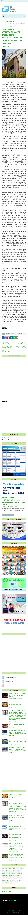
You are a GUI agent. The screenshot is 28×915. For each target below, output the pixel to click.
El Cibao (8, 333)
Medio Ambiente (17, 870)
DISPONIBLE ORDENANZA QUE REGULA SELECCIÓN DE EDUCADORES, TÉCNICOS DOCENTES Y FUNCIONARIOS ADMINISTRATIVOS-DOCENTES (17, 846)
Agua (9, 878)
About (13, 910)
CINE (12, 883)
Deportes (4, 878)
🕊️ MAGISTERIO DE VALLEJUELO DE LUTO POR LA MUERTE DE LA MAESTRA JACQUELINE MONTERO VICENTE (17, 696)
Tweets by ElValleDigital (7, 891)
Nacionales (19, 333)
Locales (20, 873)
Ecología (4, 873)
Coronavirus (20, 868)
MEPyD (13, 333)
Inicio (9, 910)
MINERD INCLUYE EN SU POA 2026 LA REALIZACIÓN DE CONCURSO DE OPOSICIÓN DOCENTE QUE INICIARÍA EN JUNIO (17, 750)
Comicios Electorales (17, 878)
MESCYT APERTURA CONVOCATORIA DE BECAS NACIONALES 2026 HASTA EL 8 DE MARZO (13, 501)
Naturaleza (11, 875)
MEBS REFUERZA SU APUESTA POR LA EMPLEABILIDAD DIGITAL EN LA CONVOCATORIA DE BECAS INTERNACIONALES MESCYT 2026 (17, 837)
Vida (9, 873)
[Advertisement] (14, 417)
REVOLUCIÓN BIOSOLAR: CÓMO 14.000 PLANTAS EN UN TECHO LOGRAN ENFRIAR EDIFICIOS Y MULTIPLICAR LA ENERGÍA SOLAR (17, 857)
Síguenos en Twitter (3, 681)
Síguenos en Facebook (3, 677)
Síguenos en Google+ (3, 685)
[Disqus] (14, 379)
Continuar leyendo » (8, 514)
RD (10, 23)
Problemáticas (5, 883)
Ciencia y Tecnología (6, 870)
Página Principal (5, 23)
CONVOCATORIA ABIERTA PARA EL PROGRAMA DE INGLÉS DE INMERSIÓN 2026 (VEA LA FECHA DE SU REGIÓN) (17, 733)
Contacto (19, 910)
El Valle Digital (8, 21)
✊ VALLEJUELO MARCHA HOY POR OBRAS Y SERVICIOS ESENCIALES (17, 725)
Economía (14, 873)
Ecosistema (4, 875)
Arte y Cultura (5, 880)
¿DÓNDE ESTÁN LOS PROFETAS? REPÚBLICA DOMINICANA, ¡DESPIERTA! (16, 704)
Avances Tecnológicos (15, 880)
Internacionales (12, 868)
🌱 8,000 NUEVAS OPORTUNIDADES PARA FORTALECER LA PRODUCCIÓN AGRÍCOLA (17, 741)
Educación (18, 875)
